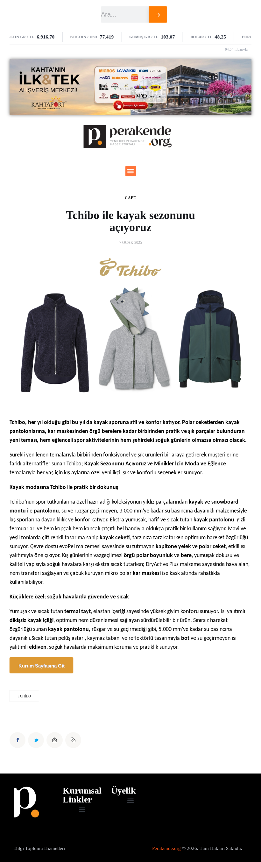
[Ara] (158, 14)
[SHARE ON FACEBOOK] (17, 740)
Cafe (130, 198)
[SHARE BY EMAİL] (54, 740)
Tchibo (24, 696)
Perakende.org (166, 848)
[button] (130, 171)
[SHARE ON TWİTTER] (36, 740)
